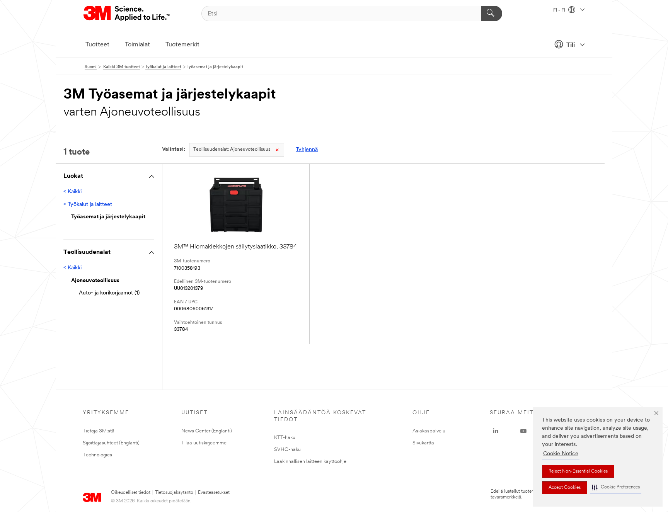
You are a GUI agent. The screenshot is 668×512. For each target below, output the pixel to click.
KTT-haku (284, 437)
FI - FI (559, 10)
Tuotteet (97, 45)
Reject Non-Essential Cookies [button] (578, 471)
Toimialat (137, 45)
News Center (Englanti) (206, 431)
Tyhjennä (307, 150)
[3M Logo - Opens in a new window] (127, 13)
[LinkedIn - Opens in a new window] (495, 431)
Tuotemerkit (182, 45)
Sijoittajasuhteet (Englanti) (111, 443)
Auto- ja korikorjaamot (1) (109, 293)
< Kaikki (72, 192)
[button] (615, 487)
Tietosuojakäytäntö (174, 492)
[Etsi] (491, 13)
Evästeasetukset (214, 492)
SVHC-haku (287, 449)
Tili (570, 45)
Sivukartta (423, 443)
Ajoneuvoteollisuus (231, 149)
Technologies (97, 455)
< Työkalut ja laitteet (87, 205)
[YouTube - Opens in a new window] (523, 431)
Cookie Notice (560, 454)
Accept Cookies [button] (565, 487)
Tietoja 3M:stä (98, 431)
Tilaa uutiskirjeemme (204, 443)
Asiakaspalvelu (428, 431)
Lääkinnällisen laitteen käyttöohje (310, 461)
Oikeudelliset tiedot (130, 492)
